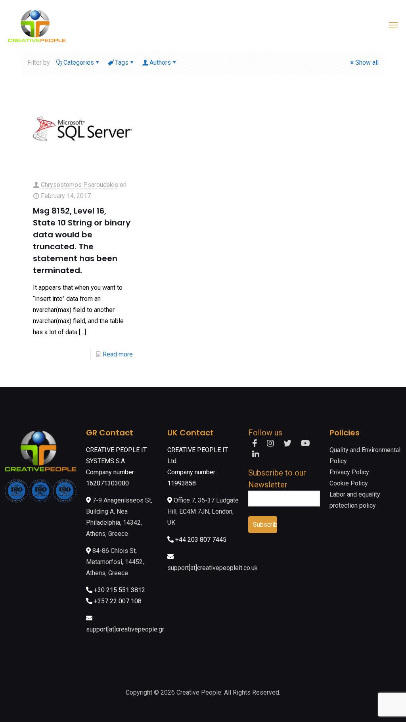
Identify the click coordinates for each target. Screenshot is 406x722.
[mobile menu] (393, 25)
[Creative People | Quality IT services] (37, 25)
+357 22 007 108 (118, 601)
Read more (118, 354)
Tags (121, 62)
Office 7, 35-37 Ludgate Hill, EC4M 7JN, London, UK (203, 511)
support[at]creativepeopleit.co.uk (212, 568)
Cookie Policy (348, 483)
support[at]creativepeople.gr (125, 629)
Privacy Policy (349, 472)
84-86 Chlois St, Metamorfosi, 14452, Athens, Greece (115, 562)
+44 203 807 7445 (200, 539)
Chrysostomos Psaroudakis (79, 185)
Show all (367, 62)
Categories (78, 62)
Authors (160, 62)
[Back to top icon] (368, 705)
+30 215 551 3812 (119, 590)
